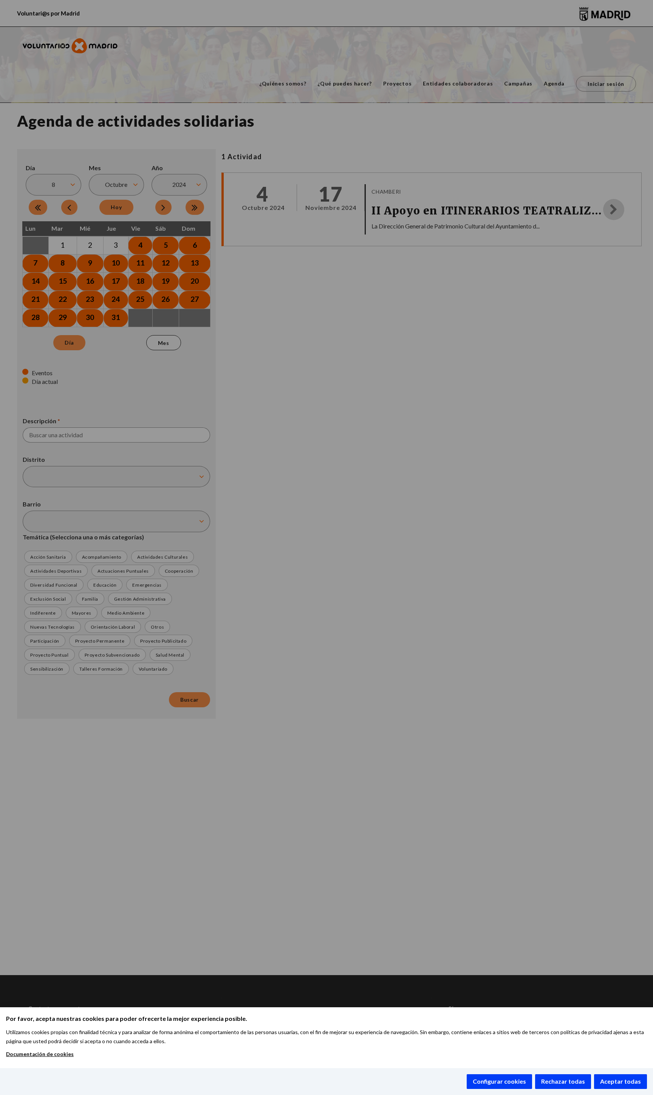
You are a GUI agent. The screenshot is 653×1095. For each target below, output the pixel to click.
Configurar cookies (499, 1081)
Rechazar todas (563, 1081)
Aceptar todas (620, 1081)
